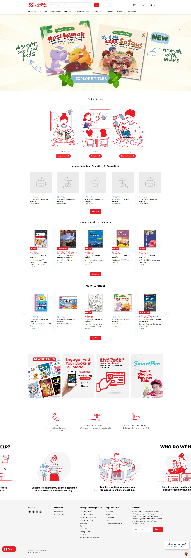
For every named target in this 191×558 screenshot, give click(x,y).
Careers (83, 526)
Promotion (32, 12)
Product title (34, 204)
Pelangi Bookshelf (86, 532)
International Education (114, 523)
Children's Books (82, 12)
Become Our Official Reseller (90, 537)
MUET (108, 520)
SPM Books (110, 517)
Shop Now (95, 211)
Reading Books (98, 12)
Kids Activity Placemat (65, 324)
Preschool (109, 511)
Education (68, 12)
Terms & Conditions (86, 529)
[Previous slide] (5, 468)
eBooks (110, 12)
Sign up (158, 529)
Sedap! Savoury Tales (120, 324)
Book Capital (58, 511)
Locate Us (83, 523)
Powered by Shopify (34, 552)
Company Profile (86, 511)
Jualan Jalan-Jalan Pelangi (49, 12)
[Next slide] (186, 468)
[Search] (96, 5)
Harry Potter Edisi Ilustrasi (66, 260)
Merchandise (132, 12)
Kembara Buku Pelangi (88, 517)
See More (95, 274)
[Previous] (24, 312)
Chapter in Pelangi (86, 514)
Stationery (121, 12)
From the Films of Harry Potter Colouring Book (93, 325)
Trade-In (83, 535)
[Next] (166, 312)
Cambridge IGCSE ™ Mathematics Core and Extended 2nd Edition (38, 262)
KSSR (108, 514)
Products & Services (87, 520)
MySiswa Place (59, 514)
